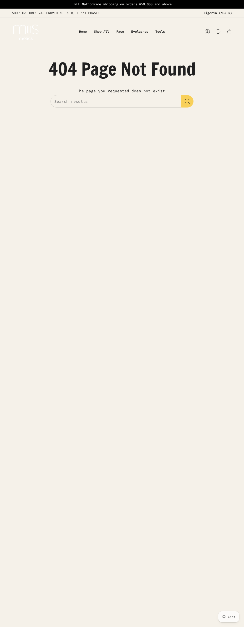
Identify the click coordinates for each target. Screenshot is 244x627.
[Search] (187, 101)
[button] (120, 32)
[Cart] (229, 32)
